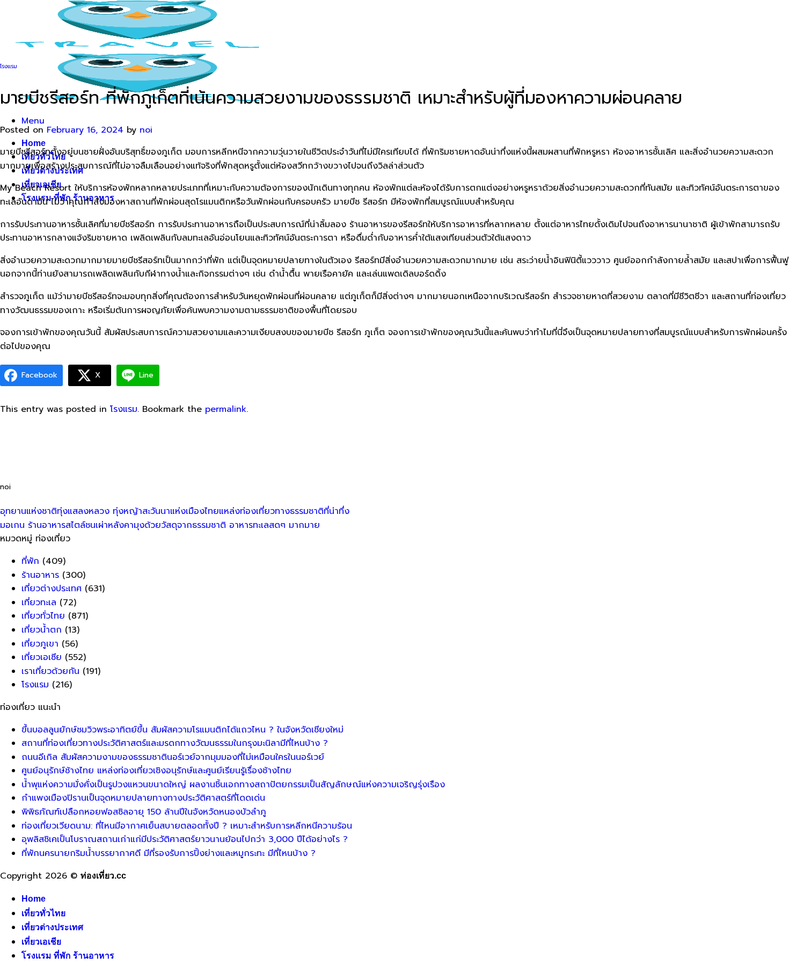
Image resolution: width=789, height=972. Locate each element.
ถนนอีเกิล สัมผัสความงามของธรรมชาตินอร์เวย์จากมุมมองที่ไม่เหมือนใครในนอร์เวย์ (172, 757)
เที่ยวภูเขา (40, 643)
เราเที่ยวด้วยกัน (50, 671)
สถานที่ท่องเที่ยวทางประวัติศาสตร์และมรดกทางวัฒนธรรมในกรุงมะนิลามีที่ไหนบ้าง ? (174, 743)
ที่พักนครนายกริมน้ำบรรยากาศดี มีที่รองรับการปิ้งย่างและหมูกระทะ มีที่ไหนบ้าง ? (168, 853)
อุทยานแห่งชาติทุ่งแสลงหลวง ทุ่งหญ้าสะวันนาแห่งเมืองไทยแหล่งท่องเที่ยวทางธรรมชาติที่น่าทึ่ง (174, 511)
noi (146, 130)
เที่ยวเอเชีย (41, 941)
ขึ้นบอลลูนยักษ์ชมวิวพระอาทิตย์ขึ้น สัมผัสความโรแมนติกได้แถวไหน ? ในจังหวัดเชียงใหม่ (182, 729)
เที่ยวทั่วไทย (43, 616)
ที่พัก (30, 561)
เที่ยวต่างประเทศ (51, 588)
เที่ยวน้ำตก (41, 629)
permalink (225, 409)
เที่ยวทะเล (38, 602)
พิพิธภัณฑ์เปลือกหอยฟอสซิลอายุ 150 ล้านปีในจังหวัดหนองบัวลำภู (143, 812)
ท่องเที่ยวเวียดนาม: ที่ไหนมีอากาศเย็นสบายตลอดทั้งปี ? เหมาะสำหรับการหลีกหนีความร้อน (186, 825)
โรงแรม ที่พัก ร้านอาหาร (67, 955)
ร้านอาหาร (40, 575)
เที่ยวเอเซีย (41, 657)
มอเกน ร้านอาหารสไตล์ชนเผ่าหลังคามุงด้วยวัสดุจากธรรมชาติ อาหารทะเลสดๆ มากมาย (160, 525)
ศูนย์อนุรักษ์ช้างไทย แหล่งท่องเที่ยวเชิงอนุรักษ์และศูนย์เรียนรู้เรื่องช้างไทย (156, 770)
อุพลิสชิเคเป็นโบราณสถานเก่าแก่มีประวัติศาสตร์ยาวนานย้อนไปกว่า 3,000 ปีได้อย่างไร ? (184, 839)
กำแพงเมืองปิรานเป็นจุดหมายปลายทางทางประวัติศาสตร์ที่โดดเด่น (143, 798)
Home (33, 143)
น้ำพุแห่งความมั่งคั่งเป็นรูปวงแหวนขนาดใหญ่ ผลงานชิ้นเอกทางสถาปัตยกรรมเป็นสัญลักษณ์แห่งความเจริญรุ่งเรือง (233, 784)
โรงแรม (8, 66)
